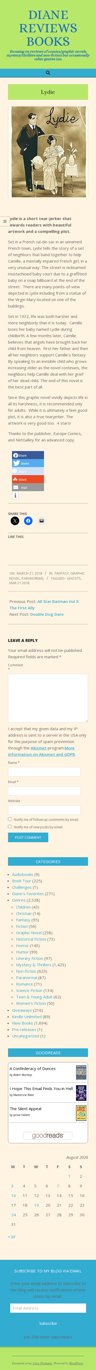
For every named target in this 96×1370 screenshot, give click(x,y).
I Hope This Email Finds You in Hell (41, 1088)
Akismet (39, 748)
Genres (19, 900)
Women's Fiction (31, 1003)
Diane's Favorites (28, 893)
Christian (24, 913)
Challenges (22, 887)
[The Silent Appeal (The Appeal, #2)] (81, 1108)
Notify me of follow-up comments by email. (46, 819)
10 (13, 1195)
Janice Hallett (21, 1115)
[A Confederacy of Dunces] (81, 1068)
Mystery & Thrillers (33, 964)
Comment (14, 667)
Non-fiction (26, 971)
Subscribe (48, 1323)
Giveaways (22, 1010)
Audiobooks (22, 874)
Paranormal (33, 578)
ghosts (74, 578)
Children (23, 907)
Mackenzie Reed (23, 1095)
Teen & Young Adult (34, 996)
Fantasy (62, 573)
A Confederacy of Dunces (33, 1068)
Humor (22, 952)
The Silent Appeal (25, 1108)
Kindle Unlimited (27, 1016)
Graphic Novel (29, 932)
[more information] (15, 495)
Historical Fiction (31, 939)
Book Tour (21, 880)
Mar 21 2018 (19, 582)
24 (13, 1214)
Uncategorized (25, 1035)
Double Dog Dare (47, 614)
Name (14, 762)
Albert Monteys (22, 1075)
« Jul (11, 1236)
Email (13, 782)
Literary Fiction (29, 958)
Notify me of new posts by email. (38, 827)
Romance (24, 984)
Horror (22, 945)
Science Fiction (29, 990)
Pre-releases (24, 1029)
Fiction (22, 926)
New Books (22, 1023)
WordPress (76, 1363)
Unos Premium (42, 1363)
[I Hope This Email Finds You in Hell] (81, 1088)
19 (36, 1205)
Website (14, 801)
